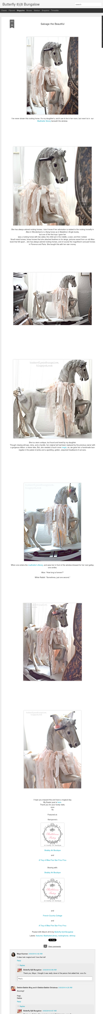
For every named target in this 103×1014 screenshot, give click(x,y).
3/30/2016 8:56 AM (50, 969)
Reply (19, 960)
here (59, 802)
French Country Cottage (52, 915)
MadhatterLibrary (50, 935)
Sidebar (37, 10)
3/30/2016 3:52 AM (35, 953)
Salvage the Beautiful (52, 24)
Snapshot (45, 10)
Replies (22, 965)
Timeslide (55, 10)
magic (64, 447)
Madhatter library (44, 121)
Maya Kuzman (22, 953)
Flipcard (12, 10)
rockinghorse (63, 935)
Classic (4, 10)
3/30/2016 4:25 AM (65, 987)
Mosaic (29, 10)
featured (39, 935)
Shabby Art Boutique (52, 850)
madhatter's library (35, 565)
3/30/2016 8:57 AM (50, 1010)
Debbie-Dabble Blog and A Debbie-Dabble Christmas (37, 987)
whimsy (72, 935)
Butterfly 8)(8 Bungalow (64, 932)
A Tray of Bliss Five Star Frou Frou (52, 860)
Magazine (21, 10)
